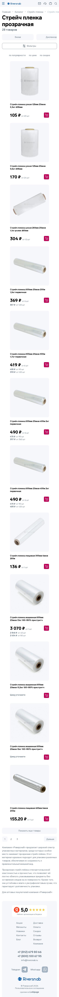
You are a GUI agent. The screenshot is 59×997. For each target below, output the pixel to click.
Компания (38, 943)
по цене (33, 55)
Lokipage (34, 992)
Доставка (38, 923)
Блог (18, 939)
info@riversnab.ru (29, 960)
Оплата (36, 927)
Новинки (20, 931)
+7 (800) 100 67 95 (30, 956)
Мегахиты (21, 927)
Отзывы (37, 935)
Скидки (37, 931)
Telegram (15, 969)
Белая (18, 37)
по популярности (17, 55)
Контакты (21, 935)
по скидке (45, 55)
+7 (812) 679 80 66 (30, 952)
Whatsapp (35, 969)
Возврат (37, 939)
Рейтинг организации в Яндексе (29, 911)
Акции (19, 923)
